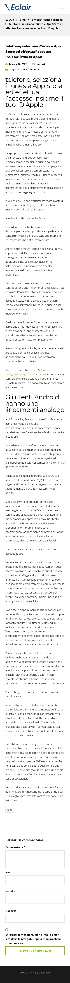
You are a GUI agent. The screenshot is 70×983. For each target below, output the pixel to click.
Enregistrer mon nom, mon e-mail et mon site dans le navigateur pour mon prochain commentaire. (33, 939)
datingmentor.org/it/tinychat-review (25, 374)
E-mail (10, 891)
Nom (9, 872)
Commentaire (15, 847)
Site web (11, 910)
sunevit (40, 64)
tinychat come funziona (24, 69)
